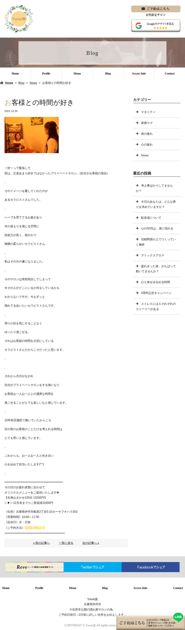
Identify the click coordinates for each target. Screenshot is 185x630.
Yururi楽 (92, 599)
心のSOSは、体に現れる (157, 228)
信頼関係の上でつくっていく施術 (156, 242)
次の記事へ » (90, 542)
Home (15, 73)
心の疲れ (147, 144)
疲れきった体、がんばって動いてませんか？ (156, 269)
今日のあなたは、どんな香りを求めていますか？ (156, 204)
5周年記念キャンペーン (156, 292)
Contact (170, 73)
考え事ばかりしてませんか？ (154, 188)
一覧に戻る (66, 542)
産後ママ (147, 122)
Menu (77, 73)
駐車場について (151, 217)
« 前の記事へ (41, 542)
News (33, 82)
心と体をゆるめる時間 (155, 282)
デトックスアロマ (152, 255)
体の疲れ (147, 133)
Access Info (139, 73)
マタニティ (148, 112)
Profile (46, 73)
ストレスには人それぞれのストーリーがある (156, 306)
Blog (108, 73)
